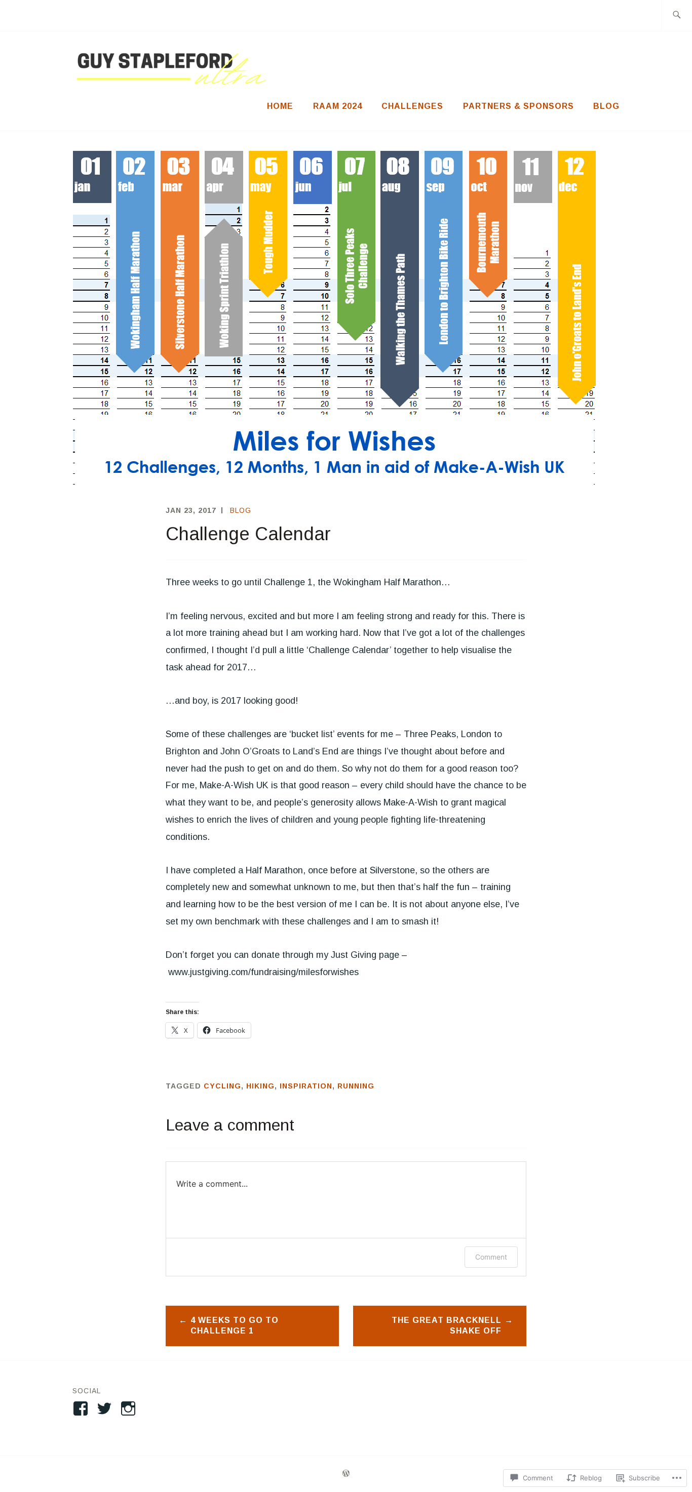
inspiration (306, 1086)
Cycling (222, 1086)
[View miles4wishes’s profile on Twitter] (106, 1408)
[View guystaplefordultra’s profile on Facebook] (82, 1408)
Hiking (260, 1086)
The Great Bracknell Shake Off (447, 1325)
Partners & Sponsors (518, 106)
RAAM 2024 (337, 106)
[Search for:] (676, 15)
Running (355, 1086)
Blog (606, 106)
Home (280, 106)
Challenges (412, 106)
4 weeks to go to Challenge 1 (234, 1325)
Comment (491, 1257)
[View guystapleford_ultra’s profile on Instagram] (130, 1408)
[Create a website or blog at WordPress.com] (346, 1474)
